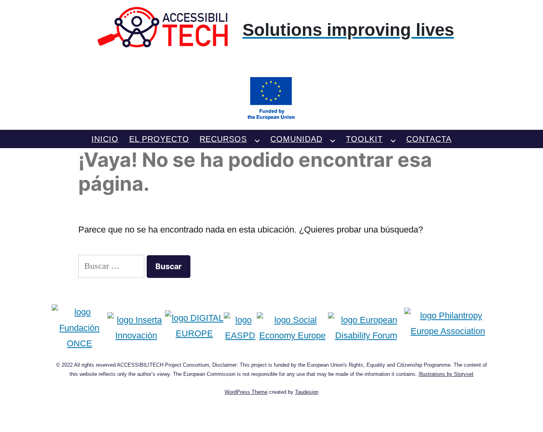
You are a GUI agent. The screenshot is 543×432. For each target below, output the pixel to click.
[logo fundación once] (80, 328)
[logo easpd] (240, 328)
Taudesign (306, 392)
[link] (272, 63)
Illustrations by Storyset (446, 374)
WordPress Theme (246, 392)
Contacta (429, 139)
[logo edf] (366, 328)
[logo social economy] (292, 328)
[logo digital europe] (194, 328)
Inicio (104, 139)
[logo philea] (448, 328)
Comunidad (296, 139)
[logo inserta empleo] (136, 328)
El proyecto (159, 139)
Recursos (223, 139)
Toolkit (364, 139)
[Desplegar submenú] (257, 139)
